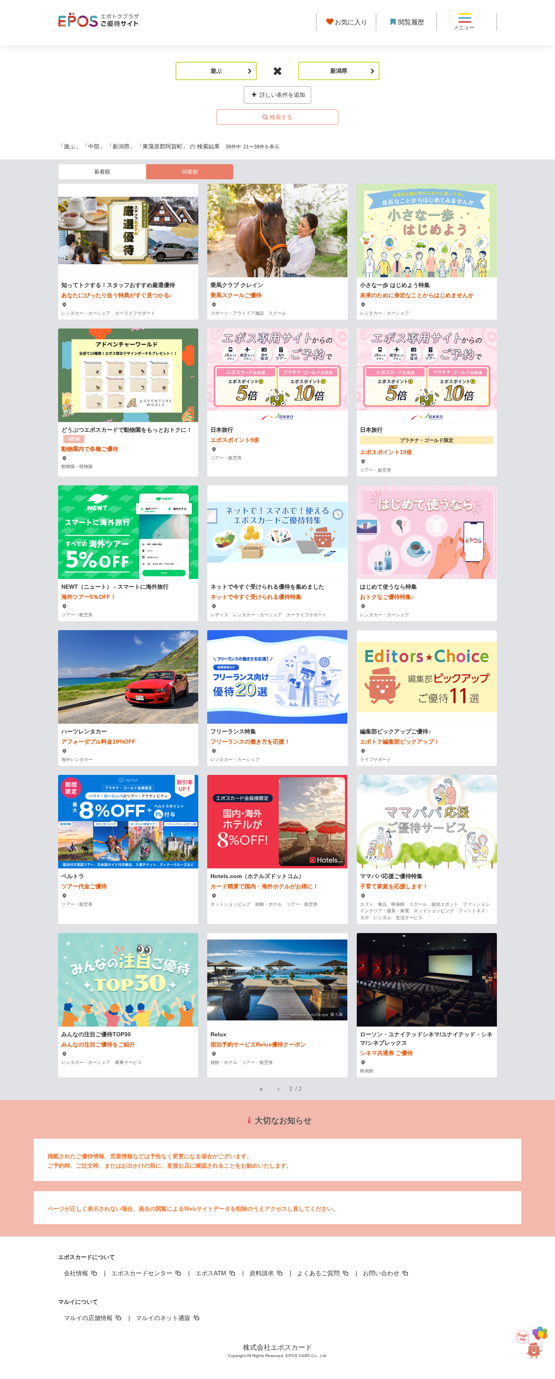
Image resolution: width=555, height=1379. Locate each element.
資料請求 (262, 1273)
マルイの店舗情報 (89, 1317)
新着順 (102, 172)
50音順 (190, 172)
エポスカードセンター (142, 1273)
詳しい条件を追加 (281, 94)
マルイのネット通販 (164, 1317)
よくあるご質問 (319, 1273)
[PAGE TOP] (531, 1338)
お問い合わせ (382, 1273)
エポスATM (211, 1273)
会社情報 (77, 1273)
